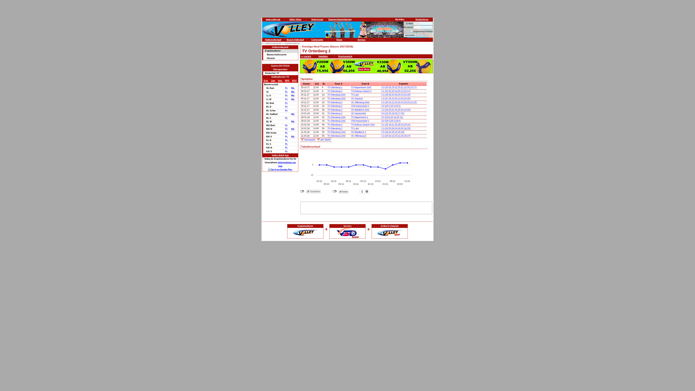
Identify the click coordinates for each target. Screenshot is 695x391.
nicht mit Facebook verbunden (302, 191)
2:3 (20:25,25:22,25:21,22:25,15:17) (399, 87)
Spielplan (323, 56)
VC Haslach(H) (358, 113)
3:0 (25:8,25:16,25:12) (392, 117)
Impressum (317, 19)
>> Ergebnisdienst (291, 43)
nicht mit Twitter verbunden (335, 191)
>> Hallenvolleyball (272, 43)
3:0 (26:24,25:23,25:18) (392, 132)
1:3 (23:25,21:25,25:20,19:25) (395, 110)
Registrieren (422, 19)
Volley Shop (295, 19)
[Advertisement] (366, 207)
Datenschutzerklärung (339, 19)
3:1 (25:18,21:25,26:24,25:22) (395, 124)
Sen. (280, 80)
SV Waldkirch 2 (358, 132)
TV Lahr (355, 95)
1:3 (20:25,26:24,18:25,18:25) (395, 128)
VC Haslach (357, 98)
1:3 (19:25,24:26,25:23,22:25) (395, 95)
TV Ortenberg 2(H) (336, 95)
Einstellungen (366, 191)
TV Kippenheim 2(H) (361, 87)
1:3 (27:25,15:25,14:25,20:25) (395, 98)
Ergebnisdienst (273, 51)
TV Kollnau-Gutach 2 (361, 91)
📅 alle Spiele (324, 139)
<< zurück (306, 56)
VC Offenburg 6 (358, 136)
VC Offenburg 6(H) (360, 102)
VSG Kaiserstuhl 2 (360, 106)
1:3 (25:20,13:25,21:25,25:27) (395, 136)
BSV (294, 80)
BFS (287, 80)
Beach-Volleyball (295, 40)
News (339, 40)
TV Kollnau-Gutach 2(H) (363, 124)
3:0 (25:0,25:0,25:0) (391, 106)
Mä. (293, 88)
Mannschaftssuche (277, 54)
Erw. (266, 80)
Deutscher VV (272, 73)
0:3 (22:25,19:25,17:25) (392, 113)
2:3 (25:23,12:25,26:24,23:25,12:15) (399, 102)
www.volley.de (273, 19)
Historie (271, 58)
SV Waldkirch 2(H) (360, 110)
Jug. (273, 80)
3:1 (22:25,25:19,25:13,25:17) (395, 91)
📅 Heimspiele (308, 139)
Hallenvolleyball (273, 40)
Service (361, 40)
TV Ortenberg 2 (334, 87)
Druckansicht (345, 56)
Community (317, 40)
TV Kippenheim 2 (359, 117)
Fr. (286, 88)
